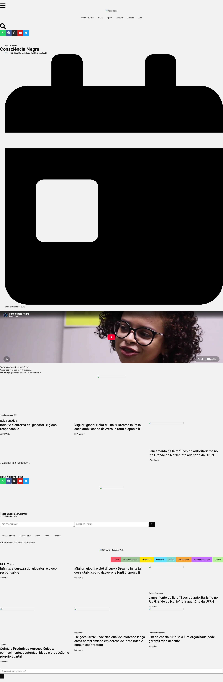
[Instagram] (14, 33)
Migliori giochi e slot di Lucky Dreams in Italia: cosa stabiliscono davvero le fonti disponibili (108, 427)
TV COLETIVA (25, 536)
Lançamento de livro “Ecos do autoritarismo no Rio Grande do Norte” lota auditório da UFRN (183, 453)
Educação (160, 560)
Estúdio (131, 18)
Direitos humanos (130, 560)
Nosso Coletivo (87, 18)
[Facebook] (9, 33)
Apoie (109, 18)
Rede (100, 18)
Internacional (184, 560)
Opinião (218, 560)
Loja (140, 18)
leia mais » (4, 577)
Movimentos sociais (202, 560)
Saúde (171, 560)
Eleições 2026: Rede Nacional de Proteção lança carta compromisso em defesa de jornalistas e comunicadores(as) (109, 641)
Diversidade (147, 560)
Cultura (116, 560)
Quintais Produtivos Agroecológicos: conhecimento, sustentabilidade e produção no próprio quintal (34, 652)
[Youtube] (20, 33)
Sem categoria (11, 45)
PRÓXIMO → (24, 463)
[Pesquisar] (2, 676)
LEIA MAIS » (5, 434)
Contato (119, 18)
